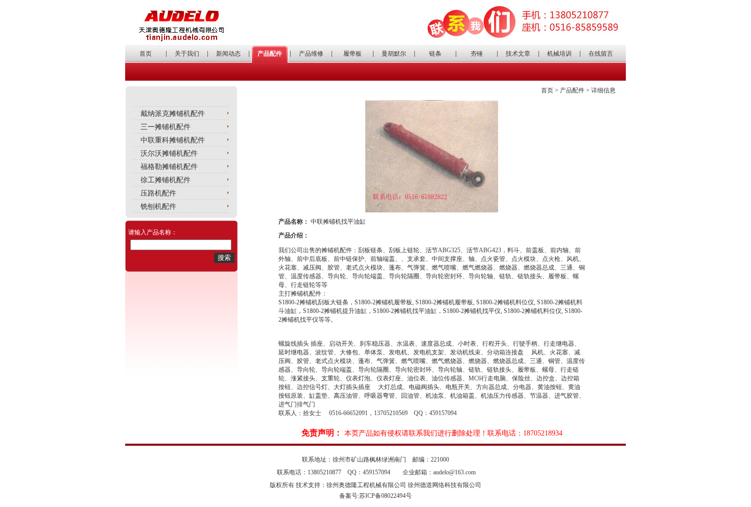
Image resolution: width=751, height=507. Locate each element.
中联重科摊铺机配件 (172, 140)
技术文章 (518, 53)
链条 (435, 53)
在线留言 (601, 53)
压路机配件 (158, 193)
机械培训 (559, 53)
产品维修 (311, 53)
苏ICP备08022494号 (385, 495)
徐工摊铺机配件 (165, 180)
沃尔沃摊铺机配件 (169, 153)
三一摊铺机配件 (165, 127)
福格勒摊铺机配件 (169, 167)
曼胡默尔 (394, 53)
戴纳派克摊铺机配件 (172, 113)
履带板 (352, 53)
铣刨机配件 (158, 206)
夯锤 (477, 53)
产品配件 (269, 53)
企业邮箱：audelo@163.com (439, 472)
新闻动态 (228, 53)
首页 (145, 53)
